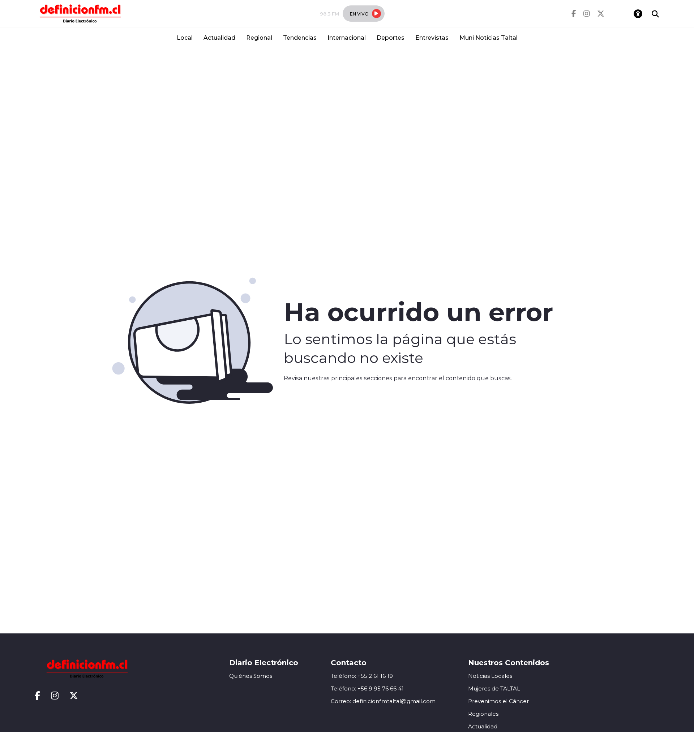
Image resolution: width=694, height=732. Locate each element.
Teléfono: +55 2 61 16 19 (362, 676)
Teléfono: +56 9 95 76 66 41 (367, 688)
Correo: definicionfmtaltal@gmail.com (383, 701)
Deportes (390, 37)
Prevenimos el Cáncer (498, 701)
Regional (259, 37)
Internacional (346, 37)
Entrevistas (432, 37)
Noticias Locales (490, 676)
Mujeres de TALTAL (494, 688)
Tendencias (300, 37)
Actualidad (219, 37)
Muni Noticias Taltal (488, 37)
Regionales (483, 713)
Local (185, 37)
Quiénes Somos (250, 676)
